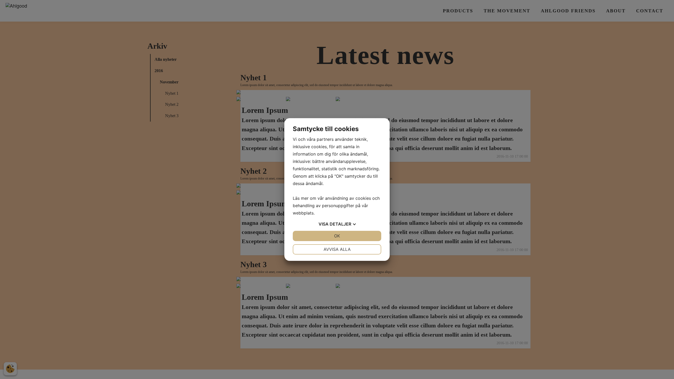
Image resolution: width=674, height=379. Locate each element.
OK (337, 235)
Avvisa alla (337, 249)
